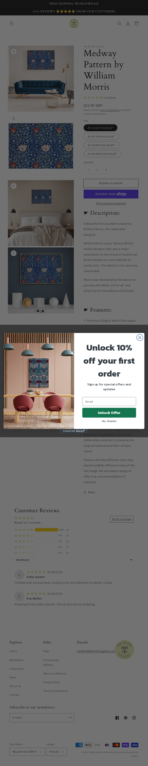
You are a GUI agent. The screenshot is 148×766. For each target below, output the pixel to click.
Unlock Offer (109, 412)
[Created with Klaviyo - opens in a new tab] (74, 431)
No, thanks (109, 421)
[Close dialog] (140, 337)
